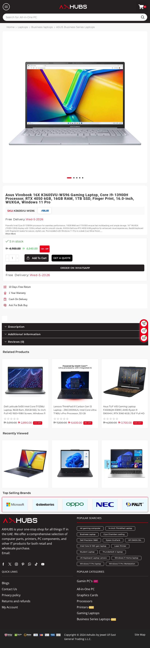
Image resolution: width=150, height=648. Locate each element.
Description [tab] (16, 326)
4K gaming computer (90, 528)
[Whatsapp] (29, 564)
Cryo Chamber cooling (114, 534)
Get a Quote (62, 257)
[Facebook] (3, 564)
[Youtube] (42, 564)
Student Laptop (87, 552)
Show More (10, 234)
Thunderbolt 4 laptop (113, 552)
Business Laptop (87, 534)
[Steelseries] (45, 504)
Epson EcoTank (113, 540)
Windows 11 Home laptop (126, 558)
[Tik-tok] (36, 564)
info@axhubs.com (23, 553)
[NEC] (105, 504)
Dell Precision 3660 (89, 540)
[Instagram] (16, 564)
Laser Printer (120, 546)
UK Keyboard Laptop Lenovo (93, 558)
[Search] (142, 17)
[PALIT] (135, 504)
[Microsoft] (15, 504)
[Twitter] (9, 564)
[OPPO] (75, 504)
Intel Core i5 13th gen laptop (93, 546)
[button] (6, 6)
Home (10, 27)
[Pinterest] (23, 564)
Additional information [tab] (24, 334)
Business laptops (42, 27)
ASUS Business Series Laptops (75, 27)
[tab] (75, 326)
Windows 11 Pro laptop (90, 564)
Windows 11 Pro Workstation (122, 564)
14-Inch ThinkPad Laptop (120, 528)
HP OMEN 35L (134, 540)
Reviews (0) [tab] (16, 341)
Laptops (23, 27)
